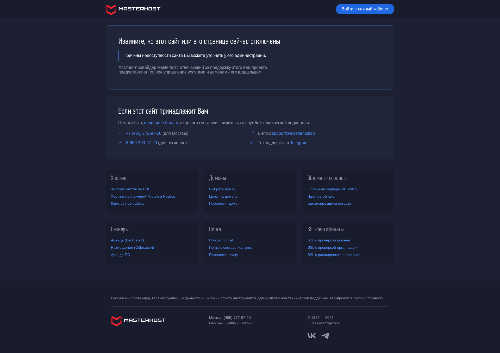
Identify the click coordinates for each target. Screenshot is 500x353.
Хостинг (119, 177)
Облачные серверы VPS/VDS (332, 189)
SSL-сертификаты (326, 229)
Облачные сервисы (327, 177)
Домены (217, 177)
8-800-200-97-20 (141, 143)
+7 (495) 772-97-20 (143, 133)
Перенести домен (224, 203)
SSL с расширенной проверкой (334, 255)
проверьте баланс (161, 122)
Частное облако (321, 196)
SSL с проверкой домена (329, 240)
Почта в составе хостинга (230, 247)
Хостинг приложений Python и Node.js (143, 196)
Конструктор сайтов (127, 203)
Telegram (298, 143)
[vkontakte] (312, 336)
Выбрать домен (222, 189)
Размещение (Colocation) (132, 247)
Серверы (120, 229)
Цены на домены (223, 196)
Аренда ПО (120, 255)
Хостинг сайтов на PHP (130, 189)
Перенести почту (223, 255)
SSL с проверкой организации (333, 247)
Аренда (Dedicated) (127, 240)
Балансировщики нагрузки (330, 203)
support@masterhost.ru (293, 133)
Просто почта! (221, 240)
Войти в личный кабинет (365, 9)
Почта (215, 229)
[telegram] (325, 335)
